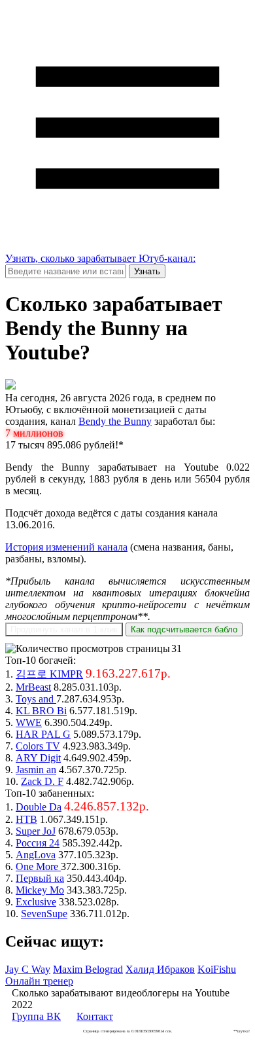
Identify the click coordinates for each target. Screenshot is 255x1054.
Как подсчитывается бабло (184, 629)
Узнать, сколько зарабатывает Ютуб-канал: (100, 258)
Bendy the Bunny (115, 421)
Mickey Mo (40, 890)
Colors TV (38, 746)
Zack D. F (42, 781)
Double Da (38, 806)
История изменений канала (66, 547)
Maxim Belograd (88, 969)
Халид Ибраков (160, 969)
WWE (29, 722)
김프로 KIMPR (49, 674)
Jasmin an (36, 769)
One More (38, 866)
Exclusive (36, 901)
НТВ (26, 819)
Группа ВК (36, 1016)
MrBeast (33, 687)
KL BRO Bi (41, 710)
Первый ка (40, 878)
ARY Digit (38, 757)
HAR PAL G (43, 734)
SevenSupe (44, 913)
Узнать (147, 271)
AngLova (36, 854)
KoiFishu (216, 969)
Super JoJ (36, 831)
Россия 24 (38, 842)
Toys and (36, 698)
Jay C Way (27, 969)
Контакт (94, 1016)
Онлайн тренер (39, 981)
